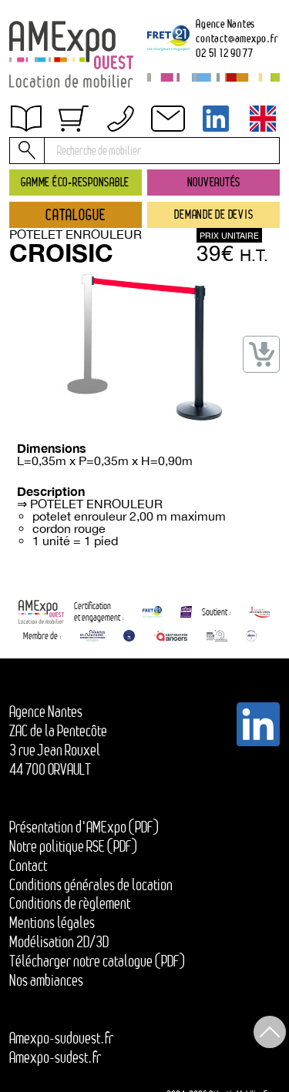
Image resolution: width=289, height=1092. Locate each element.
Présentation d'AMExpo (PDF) (84, 827)
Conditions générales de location (91, 885)
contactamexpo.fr (236, 38)
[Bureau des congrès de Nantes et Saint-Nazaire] (92, 636)
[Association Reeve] (251, 636)
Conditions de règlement (84, 169)
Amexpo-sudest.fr (55, 1057)
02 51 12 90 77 (225, 53)
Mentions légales (52, 922)
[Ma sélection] (73, 119)
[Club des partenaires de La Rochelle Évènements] (129, 636)
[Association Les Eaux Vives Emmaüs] (260, 612)
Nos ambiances (46, 980)
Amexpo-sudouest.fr (61, 1038)
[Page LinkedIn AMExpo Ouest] (216, 119)
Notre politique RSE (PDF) (73, 846)
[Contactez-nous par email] (168, 119)
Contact (28, 865)
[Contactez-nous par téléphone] (121, 119)
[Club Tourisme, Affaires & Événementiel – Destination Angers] (217, 636)
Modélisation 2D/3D (59, 942)
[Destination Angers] (170, 636)
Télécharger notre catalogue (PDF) (97, 961)
